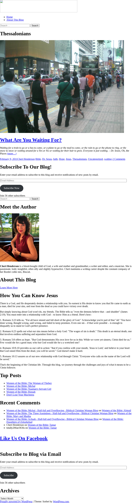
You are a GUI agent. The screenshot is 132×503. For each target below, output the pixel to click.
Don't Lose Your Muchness (20, 394)
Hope (62, 159)
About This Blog (15, 19)
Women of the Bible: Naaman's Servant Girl (28, 389)
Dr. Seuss (47, 159)
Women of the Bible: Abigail (116, 410)
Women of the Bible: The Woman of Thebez (29, 383)
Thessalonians (79, 159)
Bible (38, 159)
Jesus (68, 159)
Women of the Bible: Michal (20, 386)
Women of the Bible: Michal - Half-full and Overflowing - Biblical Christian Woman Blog (52, 410)
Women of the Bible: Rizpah (20, 391)
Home (9, 17)
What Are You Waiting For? (31, 140)
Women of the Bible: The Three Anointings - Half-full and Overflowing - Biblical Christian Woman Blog (59, 413)
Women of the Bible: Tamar (42, 425)
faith (55, 159)
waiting (108, 159)
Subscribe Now (11, 188)
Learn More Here (9, 287)
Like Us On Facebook (24, 438)
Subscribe (9, 475)
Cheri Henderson (26, 159)
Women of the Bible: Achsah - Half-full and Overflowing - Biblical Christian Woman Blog (52, 419)
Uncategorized (95, 159)
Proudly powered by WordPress (16, 501)
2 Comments (118, 159)
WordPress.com (61, 501)
